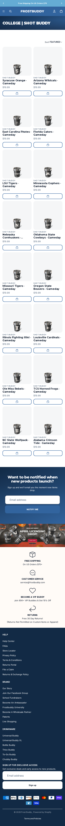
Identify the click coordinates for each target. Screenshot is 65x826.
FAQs (5, 646)
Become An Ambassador (15, 702)
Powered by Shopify (42, 812)
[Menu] (3, 11)
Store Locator (9, 650)
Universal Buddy (11, 735)
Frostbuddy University (13, 707)
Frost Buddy (26, 812)
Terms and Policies (32, 818)
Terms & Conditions (12, 660)
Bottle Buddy (9, 745)
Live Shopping (9, 721)
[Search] (10, 11)
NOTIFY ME (32, 509)
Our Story (7, 688)
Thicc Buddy (9, 750)
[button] (53, 42)
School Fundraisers (12, 698)
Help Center (9, 641)
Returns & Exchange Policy (16, 674)
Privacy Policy (9, 655)
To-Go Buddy (9, 754)
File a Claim (8, 669)
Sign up (32, 785)
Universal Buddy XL (12, 740)
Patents (6, 716)
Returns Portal (9, 665)
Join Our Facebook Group (15, 693)
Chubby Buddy (10, 759)
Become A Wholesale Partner (17, 712)
